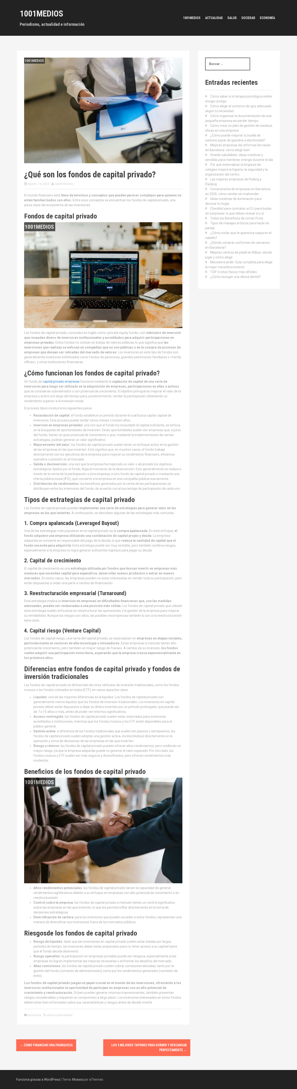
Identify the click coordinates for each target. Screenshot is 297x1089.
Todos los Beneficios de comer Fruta (236, 218)
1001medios (191, 18)
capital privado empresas (61, 381)
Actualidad (214, 18)
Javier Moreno (63, 184)
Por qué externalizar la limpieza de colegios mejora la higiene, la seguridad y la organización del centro (236, 169)
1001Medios (41, 14)
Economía (267, 18)
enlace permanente (59, 1015)
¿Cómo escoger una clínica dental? (235, 277)
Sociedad (248, 18)
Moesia (77, 1079)
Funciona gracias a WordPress (38, 1079)
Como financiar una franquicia (46, 1045)
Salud (232, 18)
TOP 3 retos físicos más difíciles (233, 272)
